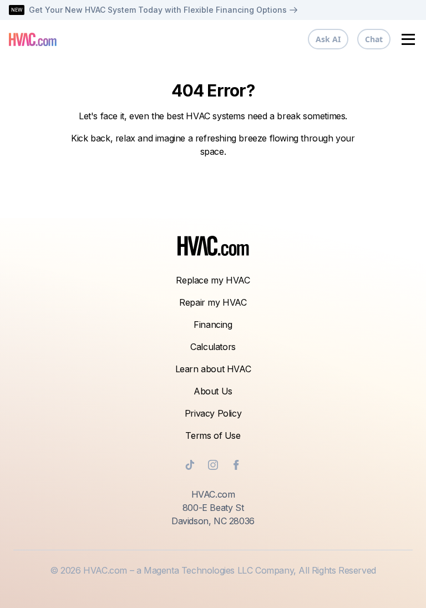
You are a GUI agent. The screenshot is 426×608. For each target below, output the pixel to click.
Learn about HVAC (213, 368)
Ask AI (328, 39)
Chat (374, 39)
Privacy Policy (213, 413)
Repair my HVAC (212, 302)
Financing (213, 324)
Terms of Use (212, 435)
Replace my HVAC (213, 280)
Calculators (213, 346)
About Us (213, 391)
